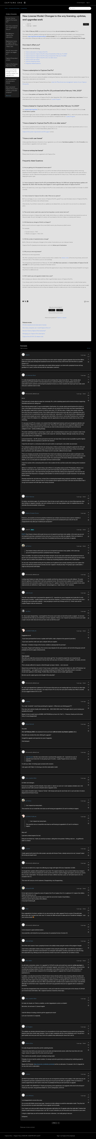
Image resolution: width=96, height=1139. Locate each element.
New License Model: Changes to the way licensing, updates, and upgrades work (12, 72)
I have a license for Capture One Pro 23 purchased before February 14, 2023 (46, 54)
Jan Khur (28, 611)
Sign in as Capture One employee (66, 1135)
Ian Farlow (28, 546)
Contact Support (81, 2)
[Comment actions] (88, 362)
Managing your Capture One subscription (10, 35)
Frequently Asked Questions (33, 63)
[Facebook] (23, 301)
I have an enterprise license (33, 61)
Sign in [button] (88, 2)
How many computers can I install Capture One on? (12, 27)
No (59, 310)
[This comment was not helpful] (88, 359)
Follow (86, 24)
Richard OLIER (30, 888)
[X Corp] (25, 301)
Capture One (8, 1135)
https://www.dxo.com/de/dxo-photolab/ (44, 1064)
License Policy (24, 8)
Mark (27, 908)
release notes (64, 257)
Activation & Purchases (14, 8)
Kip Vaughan (29, 1027)
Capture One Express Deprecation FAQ (12, 65)
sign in (24, 1127)
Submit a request (61, 317)
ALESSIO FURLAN (31, 631)
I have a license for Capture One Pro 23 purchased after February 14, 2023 (46, 55)
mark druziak (29, 593)
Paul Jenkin (29, 960)
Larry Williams (30, 1095)
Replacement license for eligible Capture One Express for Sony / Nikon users (12, 44)
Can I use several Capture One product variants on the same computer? (12, 89)
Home (6, 8)
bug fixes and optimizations (38, 36)
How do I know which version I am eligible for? (11, 52)
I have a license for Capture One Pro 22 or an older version (41, 57)
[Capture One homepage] (15, 2)
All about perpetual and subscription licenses (11, 81)
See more (8, 95)
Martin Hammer (30, 496)
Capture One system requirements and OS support (36, 131)
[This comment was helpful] (88, 354)
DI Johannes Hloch (31, 375)
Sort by (88, 348)
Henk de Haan (29, 941)
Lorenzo (28, 701)
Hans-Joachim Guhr (31, 778)
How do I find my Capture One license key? (11, 20)
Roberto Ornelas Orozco (32, 513)
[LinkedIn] (27, 301)
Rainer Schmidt (30, 724)
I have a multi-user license (32, 59)
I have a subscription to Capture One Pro (37, 52)
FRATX (28, 355)
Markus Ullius (29, 1043)
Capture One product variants (12, 59)
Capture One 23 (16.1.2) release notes (32, 336)
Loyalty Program (56, 99)
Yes (51, 310)
